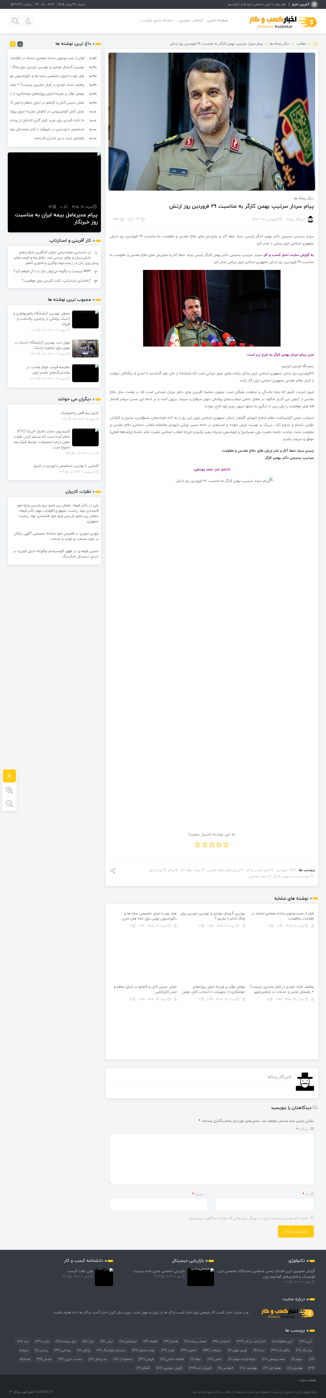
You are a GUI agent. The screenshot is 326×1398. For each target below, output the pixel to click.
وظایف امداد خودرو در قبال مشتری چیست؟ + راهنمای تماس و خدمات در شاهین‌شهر (282, 989)
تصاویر (188, 1350)
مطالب (301, 43)
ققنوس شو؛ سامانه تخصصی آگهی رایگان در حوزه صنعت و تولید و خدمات (56, 536)
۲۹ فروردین (286, 870)
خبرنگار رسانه (295, 219)
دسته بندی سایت (157, 20)
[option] (54, 58)
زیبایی (41, 1350)
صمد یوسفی (258, 876)
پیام (171, 870)
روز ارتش (155, 870)
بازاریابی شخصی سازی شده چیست (159, 1271)
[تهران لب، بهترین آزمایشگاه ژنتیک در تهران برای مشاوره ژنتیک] (85, 348)
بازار (88, 1341)
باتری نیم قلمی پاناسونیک (80, 413)
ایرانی (106, 1341)
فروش (146, 1359)
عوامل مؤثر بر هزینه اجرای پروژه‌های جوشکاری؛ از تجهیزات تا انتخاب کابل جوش (213, 989)
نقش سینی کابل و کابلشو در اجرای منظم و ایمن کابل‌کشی (145, 989)
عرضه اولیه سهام (242, 1359)
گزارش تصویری (169, 1368)
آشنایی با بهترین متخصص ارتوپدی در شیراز (66, 466)
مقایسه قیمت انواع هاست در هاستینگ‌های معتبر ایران (48, 369)
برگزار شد (280, 1350)
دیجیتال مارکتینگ (111, 1350)
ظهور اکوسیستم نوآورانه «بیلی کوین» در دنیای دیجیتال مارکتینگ (56, 553)
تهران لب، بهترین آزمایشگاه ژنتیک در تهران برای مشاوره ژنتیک (42, 345)
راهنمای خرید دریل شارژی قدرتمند (59, 138)
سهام (297, 1359)
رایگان (83, 1350)
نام (306, 1194)
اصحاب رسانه (195, 1341)
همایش (294, 1368)
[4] (143, 219)
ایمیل (197, 1194)
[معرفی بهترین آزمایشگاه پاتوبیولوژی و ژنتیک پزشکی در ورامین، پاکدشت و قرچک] (85, 319)
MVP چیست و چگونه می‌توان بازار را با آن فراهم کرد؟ (52, 271)
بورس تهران (237, 1350)
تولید (168, 1350)
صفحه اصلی (217, 20)
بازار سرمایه (66, 1341)
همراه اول (272, 1368)
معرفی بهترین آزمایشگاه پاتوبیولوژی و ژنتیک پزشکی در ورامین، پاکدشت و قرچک (41, 318)
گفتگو (143, 1368)
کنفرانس (225, 1368)
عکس (214, 1359)
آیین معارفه (282, 1341)
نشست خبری (70, 1359)
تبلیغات (212, 1350)
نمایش (44, 1359)
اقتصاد (150, 1341)
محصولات (122, 1359)
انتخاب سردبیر (191, 20)
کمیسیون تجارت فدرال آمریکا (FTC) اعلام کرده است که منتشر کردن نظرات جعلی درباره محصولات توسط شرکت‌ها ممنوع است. (42, 439)
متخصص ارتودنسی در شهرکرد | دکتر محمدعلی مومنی (44, 129)
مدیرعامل (97, 1359)
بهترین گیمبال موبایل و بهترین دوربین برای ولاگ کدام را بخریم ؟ (213, 915)
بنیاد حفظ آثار (191, 870)
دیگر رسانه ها (280, 43)
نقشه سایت (307, 1380)
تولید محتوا (143, 1350)
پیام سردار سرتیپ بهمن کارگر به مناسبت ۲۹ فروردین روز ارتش (241, 206)
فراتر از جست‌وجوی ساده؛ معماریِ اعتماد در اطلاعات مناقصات (282, 915)
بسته (259, 1350)
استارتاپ (221, 1341)
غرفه (195, 1359)
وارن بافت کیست (80, 1271)
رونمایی (62, 1350)
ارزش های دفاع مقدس (223, 870)
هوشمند (248, 1368)
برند (23, 1341)
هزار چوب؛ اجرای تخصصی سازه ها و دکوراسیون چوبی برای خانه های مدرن (238, 4)
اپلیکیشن (128, 1341)
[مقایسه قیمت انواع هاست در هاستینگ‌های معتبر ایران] (85, 373)
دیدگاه (303, 1129)
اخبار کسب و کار (258, 870)
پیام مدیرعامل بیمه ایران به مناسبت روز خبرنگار (56, 218)
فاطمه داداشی (172, 1359)
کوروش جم (200, 1368)
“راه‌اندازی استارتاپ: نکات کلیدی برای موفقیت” (56, 280)
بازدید (42, 1341)
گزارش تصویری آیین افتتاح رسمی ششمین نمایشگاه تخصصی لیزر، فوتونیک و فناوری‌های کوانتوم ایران (266, 1274)
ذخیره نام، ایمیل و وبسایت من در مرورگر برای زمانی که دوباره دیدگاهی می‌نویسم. (249, 1218)
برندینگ (304, 1350)
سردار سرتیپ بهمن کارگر (291, 876)
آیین (305, 1341)
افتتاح (171, 1341)
